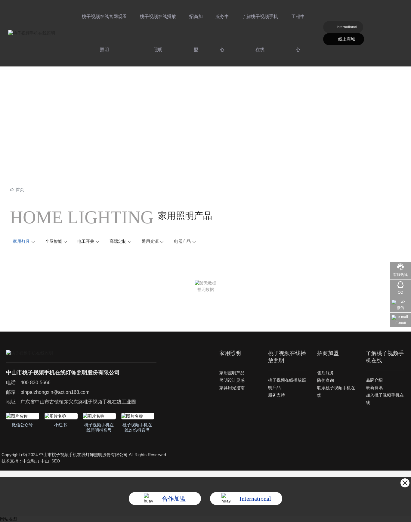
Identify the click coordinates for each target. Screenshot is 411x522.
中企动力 (31, 461)
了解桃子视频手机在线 (260, 33)
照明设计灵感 (232, 380)
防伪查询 (325, 380)
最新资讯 (374, 387)
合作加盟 (174, 498)
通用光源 (150, 241)
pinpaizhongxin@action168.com (54, 392)
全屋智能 (53, 241)
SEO (55, 461)
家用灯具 (21, 241)
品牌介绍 (374, 380)
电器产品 (182, 241)
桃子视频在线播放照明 (158, 33)
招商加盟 (196, 33)
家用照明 (230, 353)
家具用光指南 (232, 387)
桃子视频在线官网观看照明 (104, 33)
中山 (45, 461)
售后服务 (325, 372)
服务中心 (222, 33)
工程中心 (298, 33)
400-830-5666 (35, 382)
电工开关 (85, 241)
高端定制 (118, 241)
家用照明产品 (232, 372)
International (347, 27)
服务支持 (276, 395)
